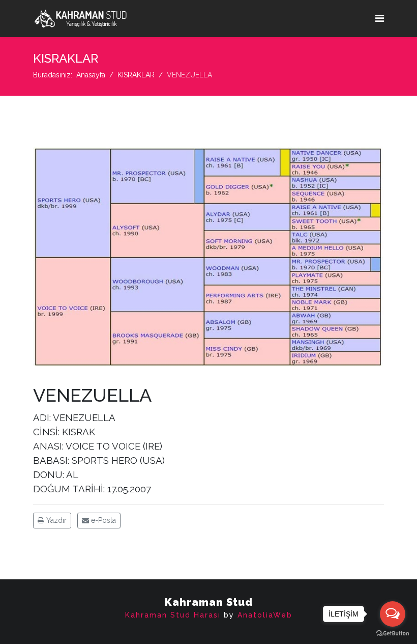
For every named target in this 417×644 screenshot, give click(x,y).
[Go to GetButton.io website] (392, 633)
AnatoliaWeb (264, 615)
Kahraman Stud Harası (173, 615)
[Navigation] (379, 18)
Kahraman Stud (209, 602)
